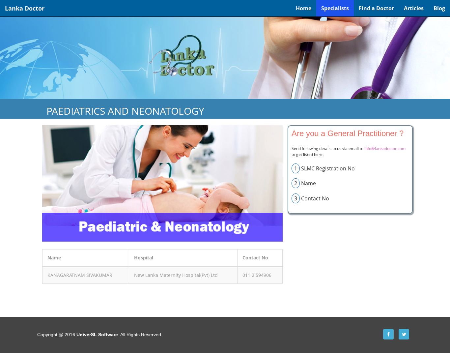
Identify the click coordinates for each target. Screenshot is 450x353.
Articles (414, 8)
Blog (439, 8)
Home (303, 8)
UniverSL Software (97, 334)
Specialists (335, 8)
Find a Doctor (376, 8)
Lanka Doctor (24, 8)
